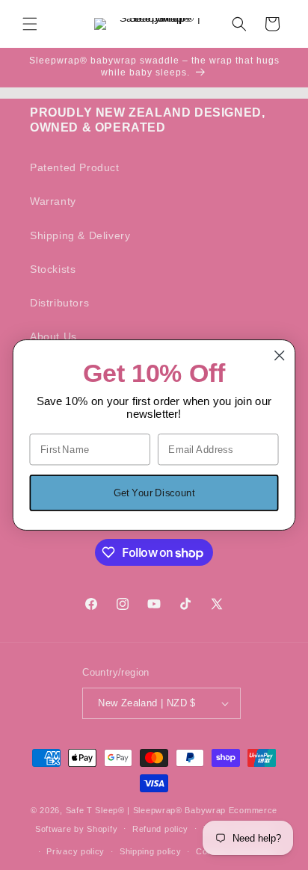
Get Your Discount (154, 492)
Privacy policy (75, 851)
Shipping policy (151, 851)
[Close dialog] (279, 355)
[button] (29, 23)
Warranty (53, 201)
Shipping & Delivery (80, 235)
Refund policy (160, 828)
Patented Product (75, 167)
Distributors (59, 303)
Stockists (53, 269)
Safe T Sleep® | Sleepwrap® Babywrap (146, 810)
